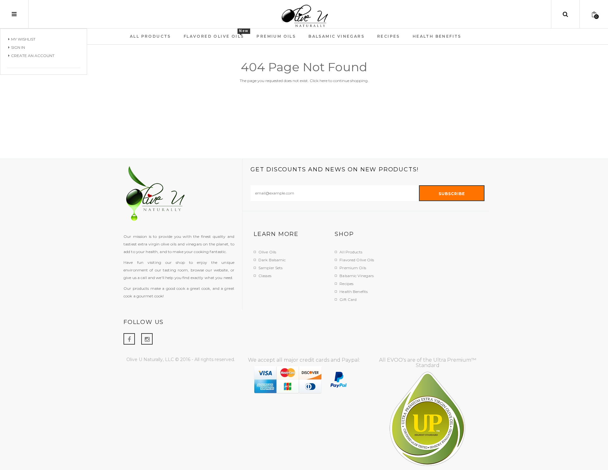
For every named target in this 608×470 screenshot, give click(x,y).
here (323, 80)
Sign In (18, 47)
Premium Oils (352, 267)
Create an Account (32, 55)
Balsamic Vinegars (356, 275)
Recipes (346, 283)
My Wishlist (23, 39)
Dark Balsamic (272, 259)
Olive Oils (267, 252)
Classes (264, 275)
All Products (350, 252)
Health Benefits (353, 291)
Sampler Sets (270, 267)
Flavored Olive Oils (356, 259)
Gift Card (348, 299)
